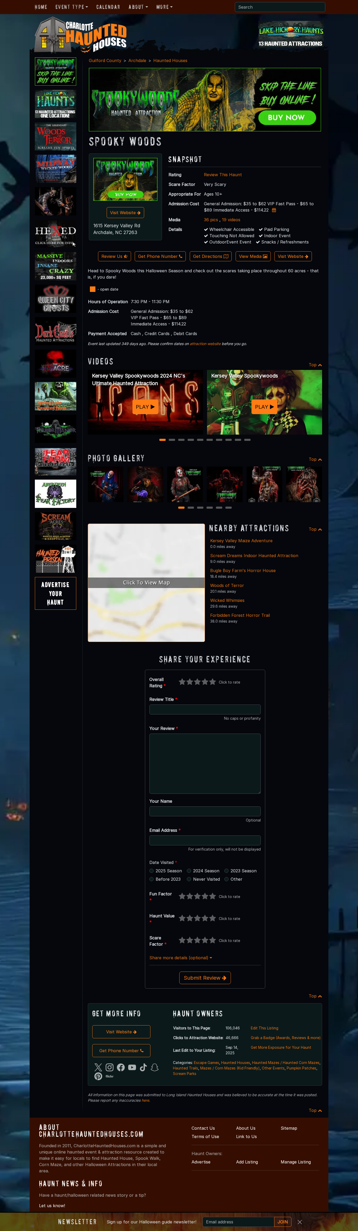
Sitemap (289, 1128)
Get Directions (208, 256)
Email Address (165, 830)
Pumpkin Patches (301, 1068)
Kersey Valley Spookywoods (244, 376)
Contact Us (203, 1128)
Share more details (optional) (179, 957)
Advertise (201, 1162)
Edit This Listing (264, 1028)
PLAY (143, 406)
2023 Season (244, 870)
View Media (251, 256)
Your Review (163, 728)
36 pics (211, 219)
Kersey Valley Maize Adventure (241, 540)
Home (41, 7)
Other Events (273, 1068)
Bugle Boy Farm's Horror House (243, 570)
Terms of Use (205, 1136)
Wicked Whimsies (227, 600)
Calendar (108, 7)
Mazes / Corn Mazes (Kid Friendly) (230, 1068)
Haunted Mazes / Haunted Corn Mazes (285, 1062)
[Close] (300, 1222)
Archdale (137, 60)
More (162, 7)
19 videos (231, 219)
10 (248, 440)
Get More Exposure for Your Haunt (281, 1047)
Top (313, 364)
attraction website (205, 343)
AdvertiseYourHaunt (55, 593)
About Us (246, 1128)
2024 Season (206, 870)
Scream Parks (184, 1073)
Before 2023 (168, 879)
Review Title (163, 699)
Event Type (70, 7)
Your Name (160, 801)
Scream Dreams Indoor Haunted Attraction (254, 555)
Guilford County (105, 60)
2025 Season (169, 870)
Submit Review (203, 978)
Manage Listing (296, 1162)
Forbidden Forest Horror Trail (240, 615)
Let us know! (52, 1205)
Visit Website (123, 212)
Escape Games (206, 1062)
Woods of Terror (227, 585)
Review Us (112, 256)
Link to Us (246, 1136)
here (145, 1100)
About (136, 7)
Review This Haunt (223, 174)
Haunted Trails (185, 1068)
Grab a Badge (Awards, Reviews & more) (286, 1037)
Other (236, 879)
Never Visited (206, 879)
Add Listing (247, 1162)
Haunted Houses (170, 60)
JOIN (283, 1221)
